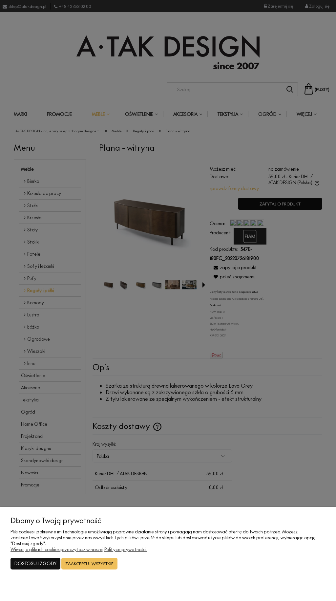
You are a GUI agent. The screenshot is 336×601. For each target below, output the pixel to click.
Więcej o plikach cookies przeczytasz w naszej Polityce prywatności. (78, 549)
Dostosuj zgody (35, 563)
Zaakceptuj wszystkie (89, 564)
